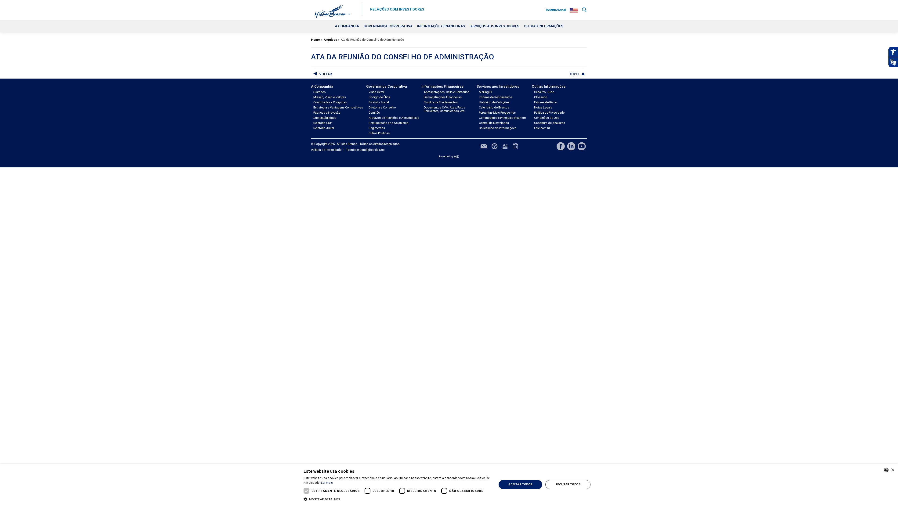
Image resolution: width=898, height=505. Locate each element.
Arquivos (330, 39)
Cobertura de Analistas (549, 123)
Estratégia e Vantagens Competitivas (338, 107)
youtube (582, 146)
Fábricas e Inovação (326, 112)
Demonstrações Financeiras (443, 97)
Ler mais (327, 482)
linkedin (571, 146)
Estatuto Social (379, 102)
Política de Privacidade (549, 112)
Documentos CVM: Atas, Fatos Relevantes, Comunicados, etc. (444, 109)
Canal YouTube (544, 92)
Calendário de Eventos (494, 107)
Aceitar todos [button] (520, 484)
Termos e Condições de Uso (365, 150)
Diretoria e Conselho (382, 107)
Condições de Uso (546, 117)
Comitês (374, 112)
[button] (397, 498)
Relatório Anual (323, 128)
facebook (561, 146)
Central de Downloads (494, 123)
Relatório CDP (322, 123)
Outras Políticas (379, 133)
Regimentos (377, 128)
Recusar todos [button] (567, 484)
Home (315, 39)
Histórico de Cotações (494, 102)
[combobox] (886, 470)
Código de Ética (379, 97)
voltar (325, 74)
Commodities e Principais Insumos (502, 117)
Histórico (319, 92)
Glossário (540, 97)
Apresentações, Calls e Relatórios (446, 92)
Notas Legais (543, 107)
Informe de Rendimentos (495, 97)
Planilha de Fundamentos (441, 102)
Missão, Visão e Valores (329, 97)
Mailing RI (485, 92)
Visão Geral (376, 92)
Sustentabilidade (324, 117)
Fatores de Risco (545, 102)
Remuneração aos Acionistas (388, 123)
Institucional (556, 10)
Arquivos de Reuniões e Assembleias (394, 117)
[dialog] (449, 484)
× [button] (892, 470)
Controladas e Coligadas (330, 102)
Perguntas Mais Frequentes (497, 112)
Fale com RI (542, 128)
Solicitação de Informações (497, 128)
